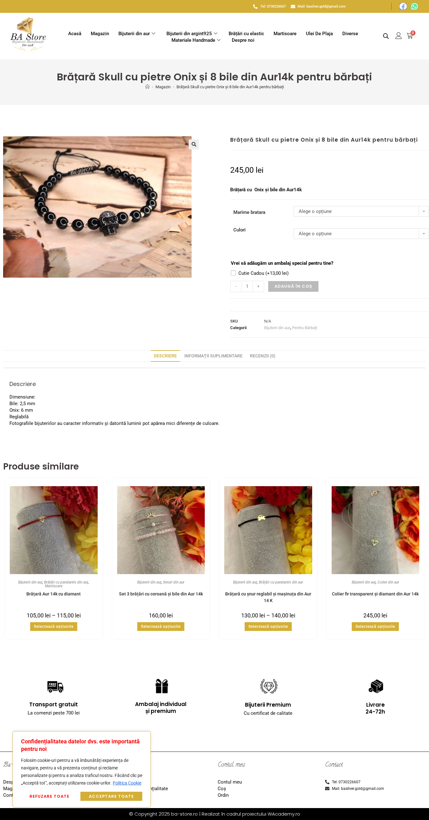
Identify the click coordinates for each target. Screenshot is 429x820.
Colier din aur (388, 582)
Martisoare (285, 33)
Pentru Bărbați (304, 327)
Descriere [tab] (165, 355)
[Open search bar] (386, 36)
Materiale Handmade (193, 40)
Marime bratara (249, 212)
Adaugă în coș (293, 286)
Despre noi (243, 40)
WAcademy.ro (284, 814)
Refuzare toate (49, 796)
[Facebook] (403, 6)
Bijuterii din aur (134, 33)
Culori (239, 230)
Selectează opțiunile (53, 626)
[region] (82, 769)
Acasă (74, 33)
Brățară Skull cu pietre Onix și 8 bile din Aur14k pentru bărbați (230, 86)
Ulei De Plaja (319, 33)
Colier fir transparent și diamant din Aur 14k (375, 593)
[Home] (147, 86)
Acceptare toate (111, 796)
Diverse (350, 33)
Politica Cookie (127, 782)
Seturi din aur (173, 582)
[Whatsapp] (414, 6)
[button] (194, 144)
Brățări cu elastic (246, 33)
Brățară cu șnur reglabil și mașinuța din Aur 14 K (268, 596)
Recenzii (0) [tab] (262, 355)
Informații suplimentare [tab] (213, 355)
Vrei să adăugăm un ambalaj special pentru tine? (282, 263)
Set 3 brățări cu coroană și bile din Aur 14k (161, 593)
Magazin (100, 33)
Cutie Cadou (263, 273)
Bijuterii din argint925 (189, 33)
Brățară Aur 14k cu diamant (53, 593)
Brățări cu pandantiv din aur (66, 582)
